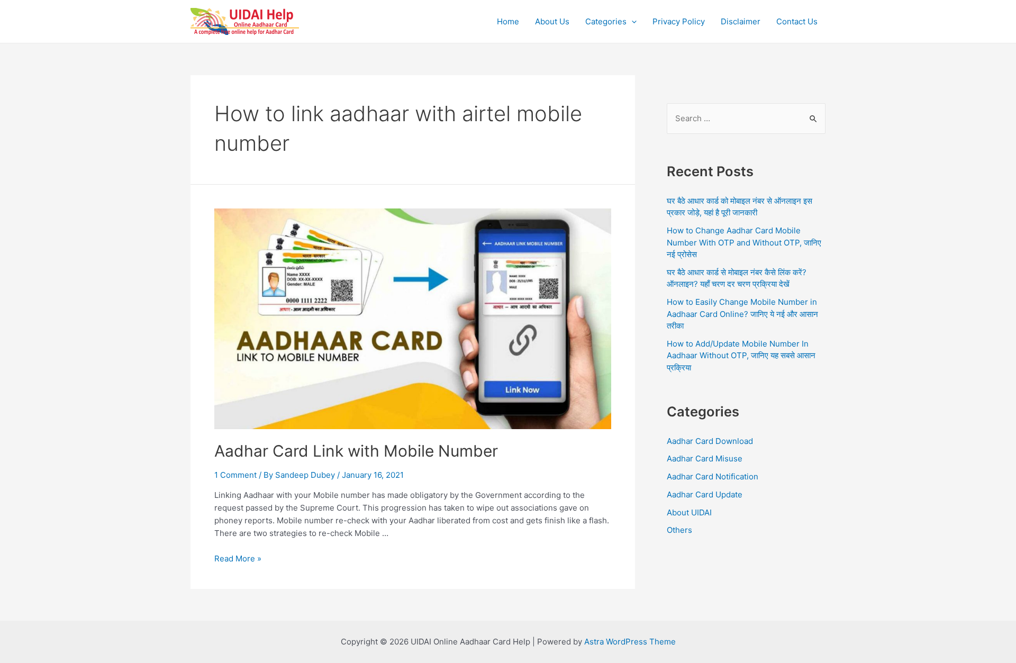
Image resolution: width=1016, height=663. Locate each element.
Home (508, 21)
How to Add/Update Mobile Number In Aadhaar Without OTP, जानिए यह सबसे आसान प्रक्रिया (741, 356)
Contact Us (797, 21)
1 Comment (235, 475)
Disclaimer (740, 21)
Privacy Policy (678, 21)
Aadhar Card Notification (712, 476)
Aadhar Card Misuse (704, 458)
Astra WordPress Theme (630, 642)
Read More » (237, 558)
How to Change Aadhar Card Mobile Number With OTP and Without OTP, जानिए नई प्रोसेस (744, 242)
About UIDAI (689, 512)
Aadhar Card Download (710, 441)
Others (679, 530)
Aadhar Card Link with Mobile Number (356, 450)
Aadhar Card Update (704, 494)
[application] (632, 22)
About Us (552, 21)
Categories (606, 21)
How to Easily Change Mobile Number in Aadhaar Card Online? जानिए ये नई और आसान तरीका (742, 314)
